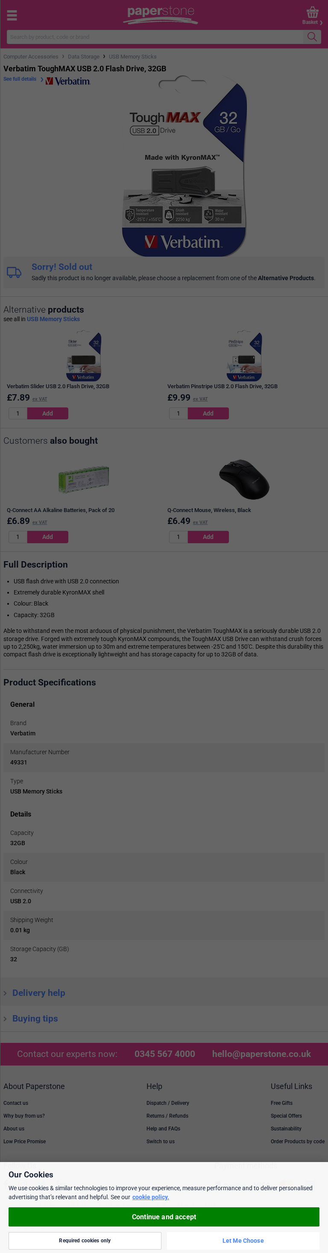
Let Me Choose (243, 1240)
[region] (164, 1207)
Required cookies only (85, 1241)
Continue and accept (164, 1217)
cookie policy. (150, 1197)
